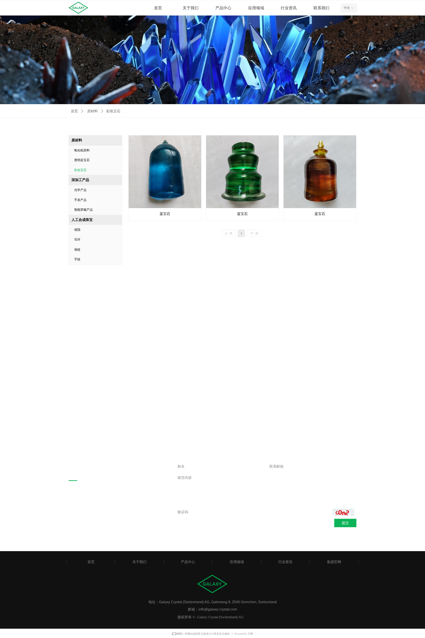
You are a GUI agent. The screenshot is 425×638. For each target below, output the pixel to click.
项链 (77, 249)
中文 (347, 8)
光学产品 (80, 190)
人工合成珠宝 (82, 220)
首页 (74, 111)
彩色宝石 (80, 170)
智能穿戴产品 (83, 209)
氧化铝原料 (82, 150)
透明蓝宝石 (82, 160)
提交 (345, 523)
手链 (77, 259)
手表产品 (80, 200)
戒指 (77, 229)
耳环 (77, 239)
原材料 (92, 111)
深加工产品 (80, 180)
